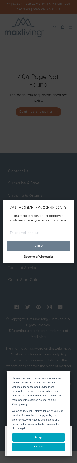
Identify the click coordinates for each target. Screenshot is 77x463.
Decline (38, 446)
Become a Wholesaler (38, 256)
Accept (38, 437)
